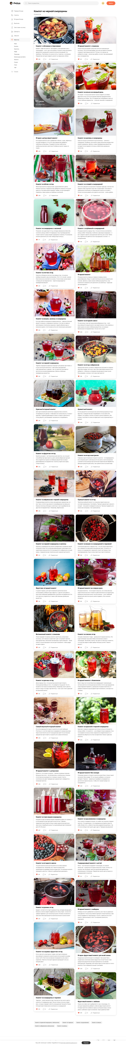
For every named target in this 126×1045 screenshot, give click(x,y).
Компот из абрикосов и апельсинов (44, 1026)
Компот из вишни (96, 1022)
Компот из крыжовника (83, 1022)
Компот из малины (62, 1026)
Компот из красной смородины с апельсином (47, 1022)
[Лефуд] (15, 3)
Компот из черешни (68, 1022)
